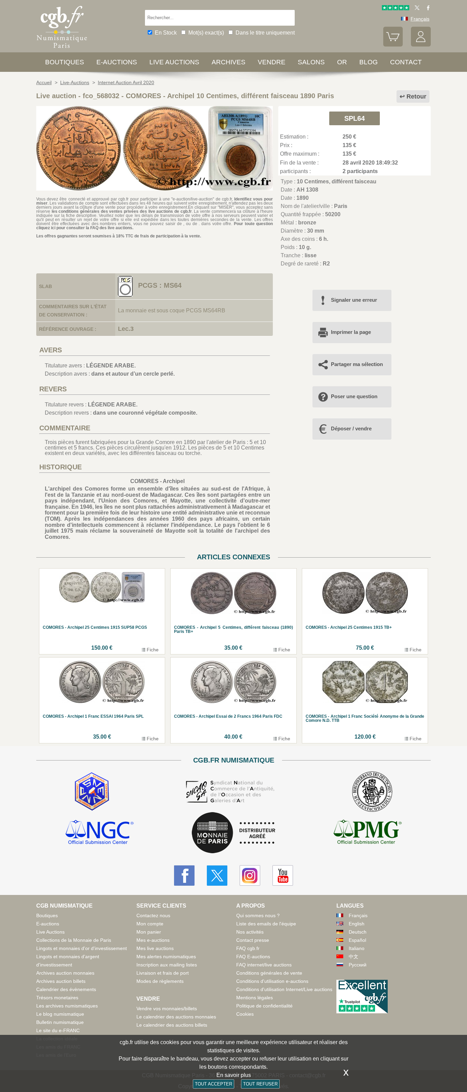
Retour (416, 96)
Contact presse (252, 940)
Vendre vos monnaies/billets (166, 1008)
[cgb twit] (416, 8)
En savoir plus (233, 1075)
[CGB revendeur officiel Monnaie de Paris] (233, 833)
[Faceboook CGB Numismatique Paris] (184, 875)
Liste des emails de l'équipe (266, 923)
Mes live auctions (155, 948)
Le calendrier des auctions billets (171, 1025)
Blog (368, 62)
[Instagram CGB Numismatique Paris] (250, 875)
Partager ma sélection (357, 364)
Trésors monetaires (57, 997)
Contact (406, 62)
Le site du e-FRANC (58, 1030)
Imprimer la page (351, 332)
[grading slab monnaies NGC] (99, 833)
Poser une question (354, 396)
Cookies (245, 1014)
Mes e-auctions (153, 940)
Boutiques (64, 62)
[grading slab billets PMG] (367, 833)
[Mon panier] (393, 45)
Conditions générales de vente (269, 973)
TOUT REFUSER (260, 1084)
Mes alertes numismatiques (166, 956)
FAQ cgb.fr (247, 948)
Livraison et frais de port (162, 973)
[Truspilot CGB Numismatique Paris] (395, 8)
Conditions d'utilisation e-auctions (272, 981)
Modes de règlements (160, 981)
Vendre (271, 62)
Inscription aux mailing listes (166, 964)
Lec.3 (126, 328)
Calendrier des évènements (66, 989)
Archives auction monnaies (65, 973)
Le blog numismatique (60, 1014)
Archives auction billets (60, 981)
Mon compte (149, 923)
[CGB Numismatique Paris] (62, 49)
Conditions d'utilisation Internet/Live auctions (284, 989)
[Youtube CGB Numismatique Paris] (282, 875)
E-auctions (116, 62)
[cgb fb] (426, 8)
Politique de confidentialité (264, 1006)
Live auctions (174, 62)
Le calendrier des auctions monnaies (176, 1016)
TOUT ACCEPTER (213, 1084)
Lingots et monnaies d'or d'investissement (81, 948)
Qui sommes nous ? (258, 915)
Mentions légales (254, 997)
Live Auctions (50, 932)
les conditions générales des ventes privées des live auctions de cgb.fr (122, 211)
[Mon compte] (421, 45)
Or (342, 62)
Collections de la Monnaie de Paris (73, 940)
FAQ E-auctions (253, 956)
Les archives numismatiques (67, 1006)
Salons (311, 62)
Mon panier (148, 932)
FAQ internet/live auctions (264, 964)
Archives (228, 62)
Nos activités (250, 932)
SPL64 (354, 118)
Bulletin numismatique (60, 1022)
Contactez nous (153, 915)
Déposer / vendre (351, 428)
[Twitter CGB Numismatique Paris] (217, 875)
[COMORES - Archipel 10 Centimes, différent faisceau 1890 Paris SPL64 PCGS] (154, 189)
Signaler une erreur (354, 300)
